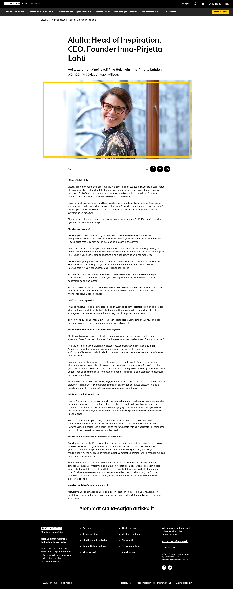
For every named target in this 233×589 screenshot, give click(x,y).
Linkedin (170, 567)
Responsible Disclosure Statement (153, 582)
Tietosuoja (126, 582)
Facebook (164, 567)
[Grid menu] (203, 3)
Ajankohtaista (58, 20)
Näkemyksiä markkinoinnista (82, 20)
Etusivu (44, 20)
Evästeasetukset (184, 582)
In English (185, 4)
